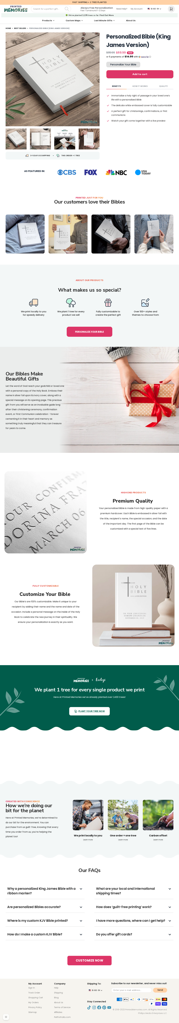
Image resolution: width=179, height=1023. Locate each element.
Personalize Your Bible (123, 64)
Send (160, 990)
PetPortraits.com (62, 1017)
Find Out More (107, 15)
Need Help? (121, 8)
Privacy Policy (35, 1007)
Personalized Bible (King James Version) (49, 28)
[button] (139, 56)
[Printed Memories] (16, 9)
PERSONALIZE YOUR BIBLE (89, 331)
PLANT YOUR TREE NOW (91, 711)
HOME (8, 28)
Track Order (34, 992)
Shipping (58, 992)
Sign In (31, 987)
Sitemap (32, 1012)
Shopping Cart (35, 997)
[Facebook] (99, 1007)
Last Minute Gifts (103, 20)
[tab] (116, 86)
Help (56, 987)
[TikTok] (89, 1007)
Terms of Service (62, 1007)
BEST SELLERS (20, 28)
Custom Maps (73, 20)
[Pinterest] (104, 1007)
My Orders (33, 1002)
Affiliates (58, 1012)
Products (47, 20)
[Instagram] (94, 1007)
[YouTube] (109, 1007)
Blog (56, 997)
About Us (131, 20)
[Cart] (171, 8)
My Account (137, 8)
